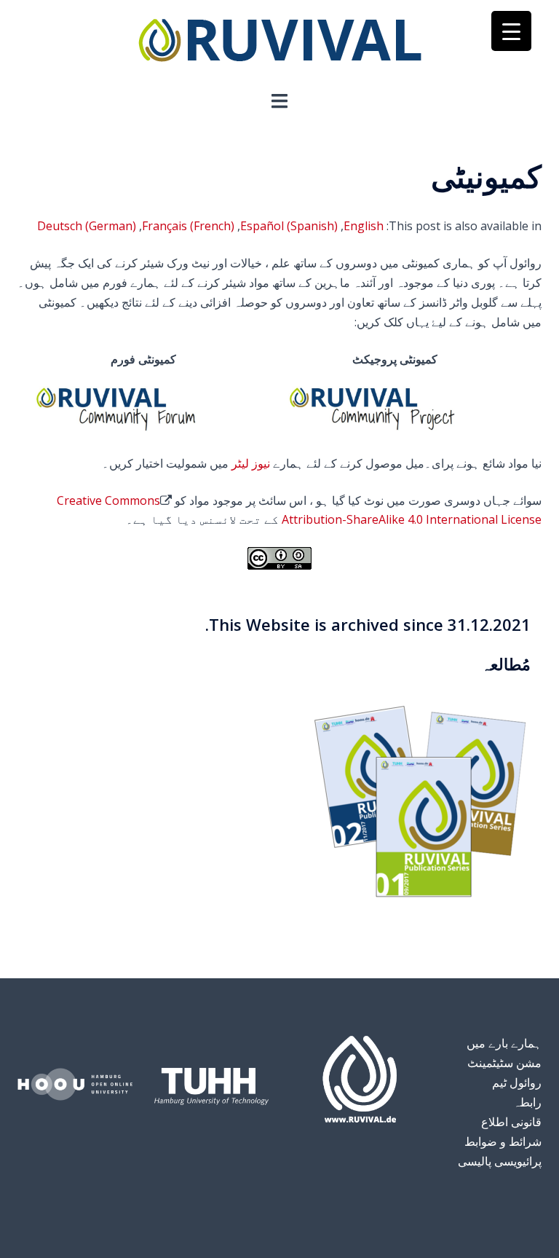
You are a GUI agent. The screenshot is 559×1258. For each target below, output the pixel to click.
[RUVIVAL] (279, 44)
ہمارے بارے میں (504, 1043)
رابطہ (527, 1102)
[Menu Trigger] (511, 31)
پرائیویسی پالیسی (500, 1161)
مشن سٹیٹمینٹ (504, 1063)
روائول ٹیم (517, 1082)
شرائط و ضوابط (503, 1141)
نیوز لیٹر (250, 463)
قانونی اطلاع (511, 1122)
